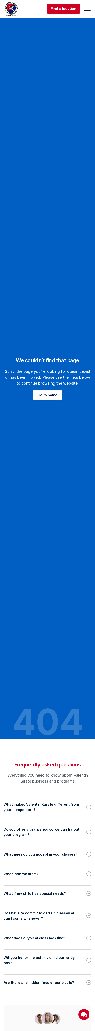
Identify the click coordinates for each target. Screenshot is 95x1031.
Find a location (63, 8)
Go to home (47, 395)
